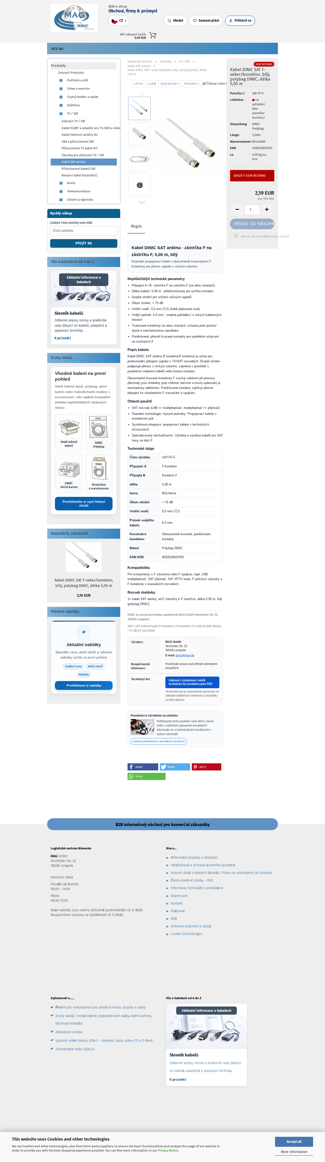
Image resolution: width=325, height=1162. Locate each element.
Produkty (58, 65)
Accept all (294, 1142)
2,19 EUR (84, 595)
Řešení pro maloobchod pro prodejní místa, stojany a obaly (100, 1007)
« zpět (152, 83)
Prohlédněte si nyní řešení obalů (84, 504)
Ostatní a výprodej (79, 199)
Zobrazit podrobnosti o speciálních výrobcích (159, 741)
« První (138, 83)
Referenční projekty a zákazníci (194, 858)
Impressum (179, 896)
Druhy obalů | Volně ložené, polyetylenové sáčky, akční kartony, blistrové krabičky (103, 1020)
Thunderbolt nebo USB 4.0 (74, 1049)
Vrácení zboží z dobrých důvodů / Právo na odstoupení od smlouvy (221, 873)
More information (294, 1152)
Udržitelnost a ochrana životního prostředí (203, 865)
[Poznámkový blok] (232, 34)
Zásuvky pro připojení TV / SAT (83, 155)
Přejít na (83, 243)
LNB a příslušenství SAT (78, 141)
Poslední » (191, 83)
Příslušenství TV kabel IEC (80, 148)
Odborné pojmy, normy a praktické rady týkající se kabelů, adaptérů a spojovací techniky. (80, 325)
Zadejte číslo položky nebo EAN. (71, 222)
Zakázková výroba (68, 1032)
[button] (222, 34)
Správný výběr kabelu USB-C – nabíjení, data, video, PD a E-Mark (104, 1041)
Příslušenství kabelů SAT (79, 168)
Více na (57, 49)
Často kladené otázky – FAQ (192, 880)
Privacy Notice (168, 1150)
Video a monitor (78, 88)
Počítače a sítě (77, 80)
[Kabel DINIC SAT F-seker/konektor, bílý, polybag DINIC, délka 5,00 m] (189, 146)
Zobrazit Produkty (71, 72)
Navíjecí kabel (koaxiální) (79, 175)
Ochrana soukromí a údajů (191, 926)
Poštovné (178, 911)
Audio (70, 183)
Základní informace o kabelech (84, 279)
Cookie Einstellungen (186, 934)
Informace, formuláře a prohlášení (197, 888)
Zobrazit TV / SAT (73, 121)
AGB (174, 919)
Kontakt (176, 903)
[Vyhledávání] (218, 34)
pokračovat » (170, 83)
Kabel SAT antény (74, 162)
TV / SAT (72, 113)
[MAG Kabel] (76, 18)
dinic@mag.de (185, 655)
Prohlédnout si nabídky (84, 685)
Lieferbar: (237, 100)
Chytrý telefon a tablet (82, 97)
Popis (136, 226)
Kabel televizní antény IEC (80, 134)
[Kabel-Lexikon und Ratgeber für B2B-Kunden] (84, 289)
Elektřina (73, 105)
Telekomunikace (78, 191)
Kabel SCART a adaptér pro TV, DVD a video (89, 128)
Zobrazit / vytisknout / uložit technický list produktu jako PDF (190, 682)
